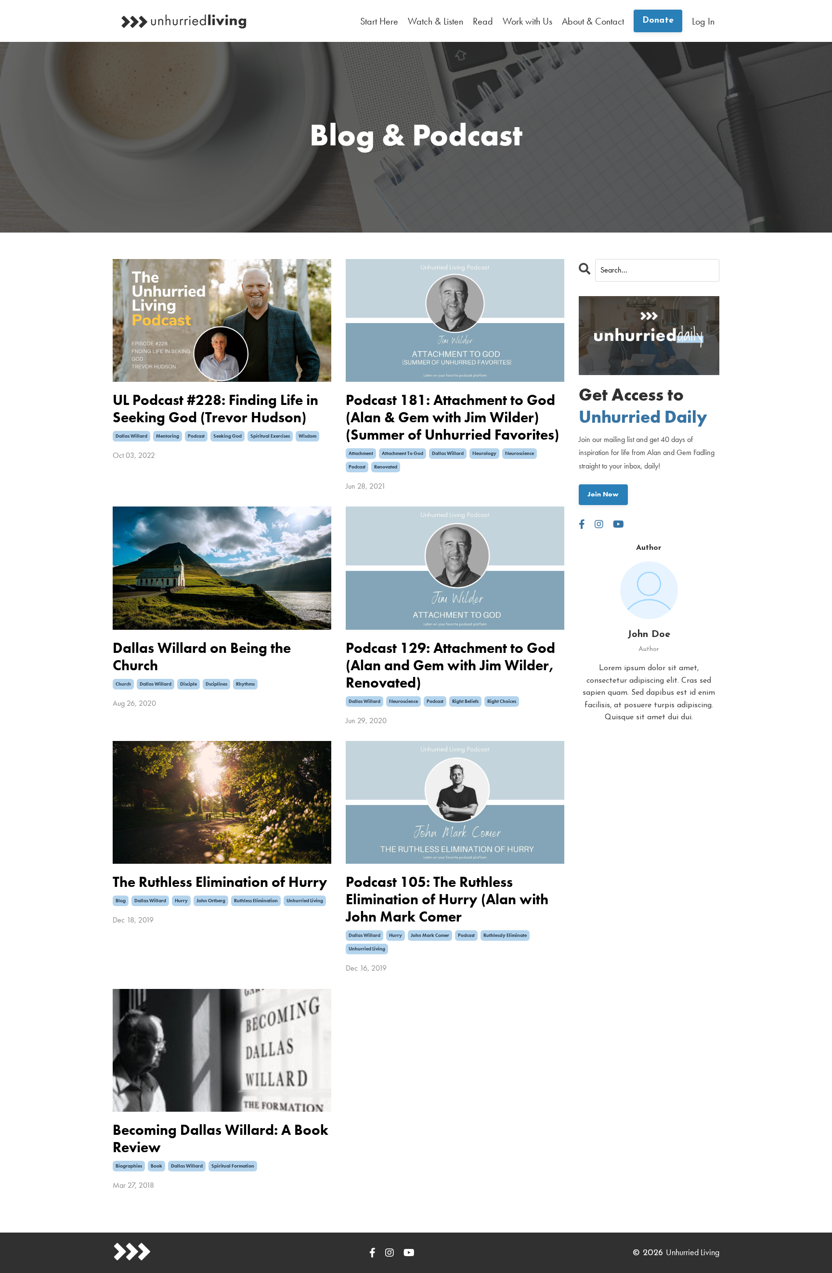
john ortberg (210, 900)
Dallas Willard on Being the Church (202, 656)
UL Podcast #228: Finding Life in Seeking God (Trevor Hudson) (215, 408)
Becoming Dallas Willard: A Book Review (220, 1138)
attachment (361, 453)
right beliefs (465, 701)
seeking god (227, 436)
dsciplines (216, 684)
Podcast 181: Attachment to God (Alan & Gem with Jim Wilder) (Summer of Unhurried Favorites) (452, 417)
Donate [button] (658, 20)
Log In (703, 21)
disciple (188, 684)
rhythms (245, 684)
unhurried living (304, 900)
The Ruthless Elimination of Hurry (220, 882)
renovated (385, 467)
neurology (484, 453)
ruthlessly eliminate (505, 935)
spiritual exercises (270, 436)
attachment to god (402, 453)
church (123, 684)
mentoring (167, 436)
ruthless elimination (256, 900)
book (156, 1166)
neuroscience (519, 453)
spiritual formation (232, 1166)
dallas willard (131, 436)
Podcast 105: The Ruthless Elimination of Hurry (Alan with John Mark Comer (447, 899)
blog (121, 900)
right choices (501, 701)
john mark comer (430, 935)
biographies (129, 1166)
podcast (196, 436)
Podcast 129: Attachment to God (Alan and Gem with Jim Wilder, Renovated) (450, 665)
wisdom (307, 436)
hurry (181, 900)
